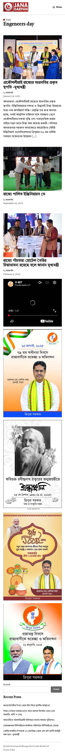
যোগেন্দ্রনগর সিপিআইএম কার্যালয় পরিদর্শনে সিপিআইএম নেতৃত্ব (30, 726)
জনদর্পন (9, 93)
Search (6, 685)
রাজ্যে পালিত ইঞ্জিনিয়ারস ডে (24, 194)
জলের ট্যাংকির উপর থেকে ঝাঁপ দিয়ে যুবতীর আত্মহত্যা (26, 705)
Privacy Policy (9, 750)
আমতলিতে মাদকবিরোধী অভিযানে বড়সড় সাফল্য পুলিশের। (29, 720)
